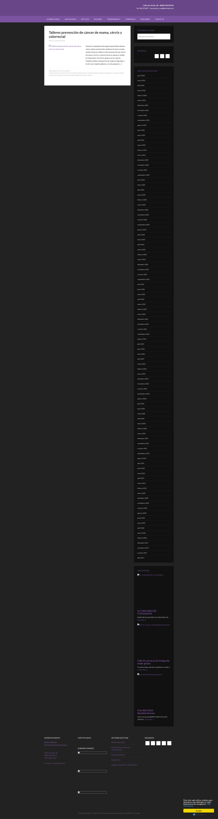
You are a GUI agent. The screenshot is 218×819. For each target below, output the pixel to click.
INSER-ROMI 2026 (118, 742)
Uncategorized (64, 71)
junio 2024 (141, 180)
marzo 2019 (141, 483)
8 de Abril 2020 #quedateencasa (146, 711)
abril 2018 (140, 528)
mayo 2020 (141, 414)
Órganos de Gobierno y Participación (124, 765)
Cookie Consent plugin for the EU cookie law (198, 814)
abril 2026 (140, 85)
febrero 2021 (142, 369)
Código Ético (115, 760)
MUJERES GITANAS (62, 75)
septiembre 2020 (143, 394)
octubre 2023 (142, 220)
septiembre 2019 (143, 453)
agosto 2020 (141, 399)
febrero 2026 (142, 95)
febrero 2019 (142, 488)
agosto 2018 (141, 513)
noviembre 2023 (143, 215)
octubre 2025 (142, 115)
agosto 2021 (141, 339)
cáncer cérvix (92, 73)
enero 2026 (141, 100)
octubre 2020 (142, 389)
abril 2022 (140, 299)
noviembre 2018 (143, 503)
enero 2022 (141, 314)
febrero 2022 (142, 309)
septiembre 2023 (143, 225)
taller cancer (87, 75)
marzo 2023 (141, 249)
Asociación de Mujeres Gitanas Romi (74, 73)
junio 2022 (141, 289)
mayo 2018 (141, 523)
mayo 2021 (141, 354)
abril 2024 (140, 190)
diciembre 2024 (142, 160)
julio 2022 (140, 284)
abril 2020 (140, 419)
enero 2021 (141, 374)
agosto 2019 (141, 458)
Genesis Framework (117, 813)
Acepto (199, 810)
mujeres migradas (75, 75)
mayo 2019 (141, 473)
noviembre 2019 (143, 443)
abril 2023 (140, 244)
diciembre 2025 (142, 105)
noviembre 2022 (143, 269)
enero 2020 (141, 434)
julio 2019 (140, 463)
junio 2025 (141, 130)
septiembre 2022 (143, 279)
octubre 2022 (142, 274)
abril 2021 (140, 359)
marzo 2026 (141, 90)
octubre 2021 (142, 329)
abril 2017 (140, 558)
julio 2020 (140, 404)
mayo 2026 (141, 80)
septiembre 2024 (143, 175)
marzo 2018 (141, 533)
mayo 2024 (141, 185)
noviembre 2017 (143, 548)
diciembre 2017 (142, 543)
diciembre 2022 (142, 264)
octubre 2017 (142, 553)
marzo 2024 (141, 195)
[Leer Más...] (141, 620)
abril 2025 (140, 140)
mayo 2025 (141, 135)
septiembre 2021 (143, 334)
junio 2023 (141, 235)
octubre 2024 (142, 170)
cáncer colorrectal (105, 73)
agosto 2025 (141, 125)
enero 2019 (141, 493)
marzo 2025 (141, 145)
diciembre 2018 (142, 498)
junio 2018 (141, 518)
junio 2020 (141, 409)
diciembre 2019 (142, 438)
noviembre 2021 (143, 324)
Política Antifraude (118, 755)
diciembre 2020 (142, 379)
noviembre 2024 (143, 165)
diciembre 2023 (142, 210)
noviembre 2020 (143, 384)
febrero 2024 (142, 200)
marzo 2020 (141, 424)
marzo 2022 (141, 304)
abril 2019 (140, 478)
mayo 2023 (141, 239)
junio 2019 (141, 468)
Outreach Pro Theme (99, 813)
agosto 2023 (141, 230)
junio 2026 (141, 75)
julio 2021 (140, 344)
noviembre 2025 (143, 110)
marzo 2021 (141, 364)
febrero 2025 (142, 150)
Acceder (137, 813)
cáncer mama (119, 73)
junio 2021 (141, 349)
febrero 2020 (142, 429)
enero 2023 (141, 259)
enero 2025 (141, 155)
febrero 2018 (142, 538)
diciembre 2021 (142, 319)
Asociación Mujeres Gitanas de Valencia (63, 8)
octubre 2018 (142, 508)
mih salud (52, 75)
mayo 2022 (141, 294)
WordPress (129, 813)
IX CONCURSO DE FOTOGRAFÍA (146, 612)
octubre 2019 (142, 448)
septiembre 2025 (143, 120)
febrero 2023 (142, 254)
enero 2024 (141, 205)
